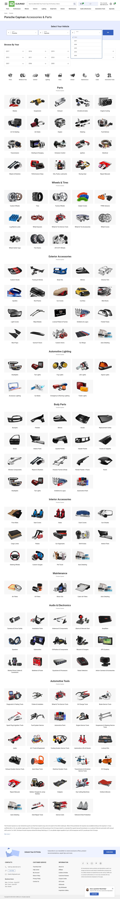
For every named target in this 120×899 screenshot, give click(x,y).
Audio (97, 79)
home (5, 13)
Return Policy (36, 875)
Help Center (36, 869)
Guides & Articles (63, 872)
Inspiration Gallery (64, 890)
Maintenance (72, 8)
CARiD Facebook (83, 863)
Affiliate (61, 869)
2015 (52, 51)
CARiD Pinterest (96, 863)
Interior (72, 79)
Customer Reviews (64, 875)
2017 (7, 51)
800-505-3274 (104, 4)
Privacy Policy (36, 878)
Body (60, 79)
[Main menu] (6, 4)
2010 (52, 57)
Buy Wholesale (63, 887)
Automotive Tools (109, 79)
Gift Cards (61, 881)
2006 (30, 63)
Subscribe (109, 852)
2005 (52, 63)
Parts (7, 8)
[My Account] (111, 4)
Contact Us (36, 881)
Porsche (11, 13)
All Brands (61, 884)
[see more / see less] (7, 834)
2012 (7, 57)
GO (108, 32)
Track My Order (37, 866)
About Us (61, 866)
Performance (17, 8)
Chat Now (94, 894)
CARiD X (87, 863)
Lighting (44, 8)
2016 (30, 51)
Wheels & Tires (23, 79)
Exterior (35, 79)
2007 (7, 63)
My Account (36, 872)
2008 (97, 57)
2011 (30, 57)
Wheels (27, 8)
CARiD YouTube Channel (92, 863)
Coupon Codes (63, 878)
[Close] (112, 888)
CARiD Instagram (100, 863)
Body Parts (53, 8)
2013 (97, 51)
